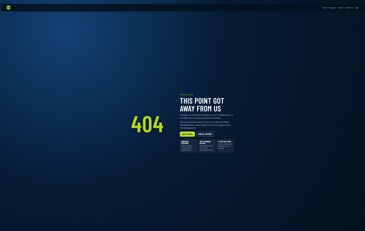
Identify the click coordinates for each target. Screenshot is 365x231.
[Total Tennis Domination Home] (8, 7)
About (341, 8)
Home (325, 8)
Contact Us (349, 8)
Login (357, 8)
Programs (332, 8)
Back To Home (187, 134)
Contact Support (205, 134)
